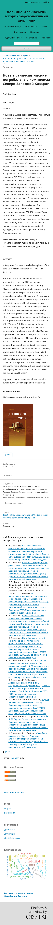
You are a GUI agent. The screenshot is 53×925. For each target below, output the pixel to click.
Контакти (46, 37)
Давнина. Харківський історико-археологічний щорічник (26, 16)
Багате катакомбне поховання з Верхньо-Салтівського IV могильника (26, 548)
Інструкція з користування (18, 894)
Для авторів (9, 834)
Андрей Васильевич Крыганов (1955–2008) (28, 701)
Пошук (27, 48)
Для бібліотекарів (12, 838)
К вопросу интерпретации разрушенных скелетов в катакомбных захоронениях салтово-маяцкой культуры (29, 565)
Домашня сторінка (11, 55)
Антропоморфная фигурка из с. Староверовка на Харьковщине (24, 684)
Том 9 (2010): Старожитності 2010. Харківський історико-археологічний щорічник (23, 60)
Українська (9, 812)
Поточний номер (12, 26)
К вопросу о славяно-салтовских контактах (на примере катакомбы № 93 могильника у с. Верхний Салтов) (28, 664)
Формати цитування (14, 503)
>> (9, 752)
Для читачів (9, 829)
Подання (34, 32)
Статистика (31, 37)
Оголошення (31, 26)
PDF (8, 454)
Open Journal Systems (14, 792)
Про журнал (20, 32)
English (7, 808)
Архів (44, 26)
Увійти (46, 2)
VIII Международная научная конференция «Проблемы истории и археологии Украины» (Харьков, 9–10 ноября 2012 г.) (28, 597)
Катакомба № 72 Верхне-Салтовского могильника (28, 717)
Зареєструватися (32, 2)
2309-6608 (14, 758)
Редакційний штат (13, 37)
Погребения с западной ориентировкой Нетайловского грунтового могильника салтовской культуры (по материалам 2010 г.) (26, 642)
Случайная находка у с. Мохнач (27, 734)
